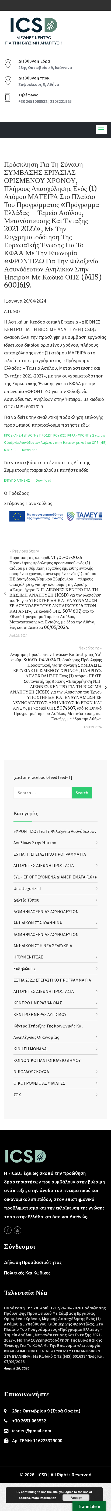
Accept (76, 1497)
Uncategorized (27, 888)
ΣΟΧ (17, 1094)
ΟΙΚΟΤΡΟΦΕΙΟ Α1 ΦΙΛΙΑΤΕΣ (39, 1083)
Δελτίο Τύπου (26, 900)
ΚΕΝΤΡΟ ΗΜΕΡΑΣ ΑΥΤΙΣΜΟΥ (39, 1014)
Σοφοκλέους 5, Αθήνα (38, 84)
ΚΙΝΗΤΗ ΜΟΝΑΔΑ (30, 1048)
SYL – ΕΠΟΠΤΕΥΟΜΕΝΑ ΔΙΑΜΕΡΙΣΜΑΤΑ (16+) (54, 877)
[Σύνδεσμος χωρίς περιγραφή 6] (8, 1230)
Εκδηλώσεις (24, 968)
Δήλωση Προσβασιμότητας (33, 1262)
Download (29, 450)
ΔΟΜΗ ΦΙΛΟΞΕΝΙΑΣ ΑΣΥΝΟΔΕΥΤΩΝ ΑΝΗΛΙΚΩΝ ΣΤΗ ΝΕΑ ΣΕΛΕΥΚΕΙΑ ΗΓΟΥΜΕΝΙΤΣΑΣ (46, 946)
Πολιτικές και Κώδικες (27, 1273)
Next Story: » (90, 648)
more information (44, 1498)
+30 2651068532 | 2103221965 (45, 101)
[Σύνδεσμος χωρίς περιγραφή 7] (17, 1230)
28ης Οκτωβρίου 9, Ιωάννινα (45, 67)
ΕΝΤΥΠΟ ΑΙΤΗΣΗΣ (17, 480)
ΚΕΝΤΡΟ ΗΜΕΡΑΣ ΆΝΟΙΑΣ (37, 1002)
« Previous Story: (24, 551)
